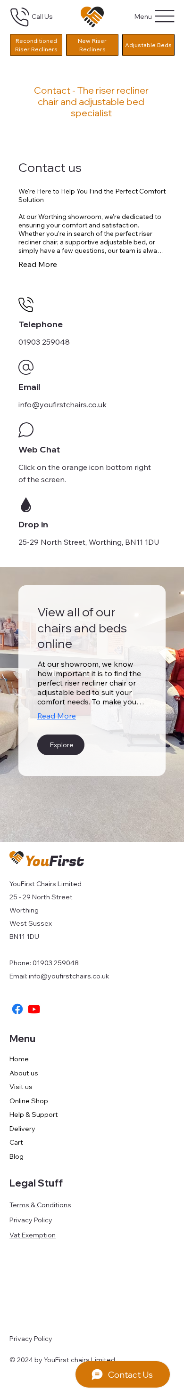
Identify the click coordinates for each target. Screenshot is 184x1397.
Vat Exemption (32, 1235)
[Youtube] (34, 1009)
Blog (16, 1156)
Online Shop (28, 1101)
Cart (16, 1142)
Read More (56, 715)
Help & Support (33, 1114)
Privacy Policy (30, 1220)
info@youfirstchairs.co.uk (69, 976)
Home (19, 1059)
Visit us (21, 1086)
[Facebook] (17, 1009)
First (54, 861)
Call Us (42, 16)
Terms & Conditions (40, 1205)
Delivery (22, 1128)
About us (23, 1073)
